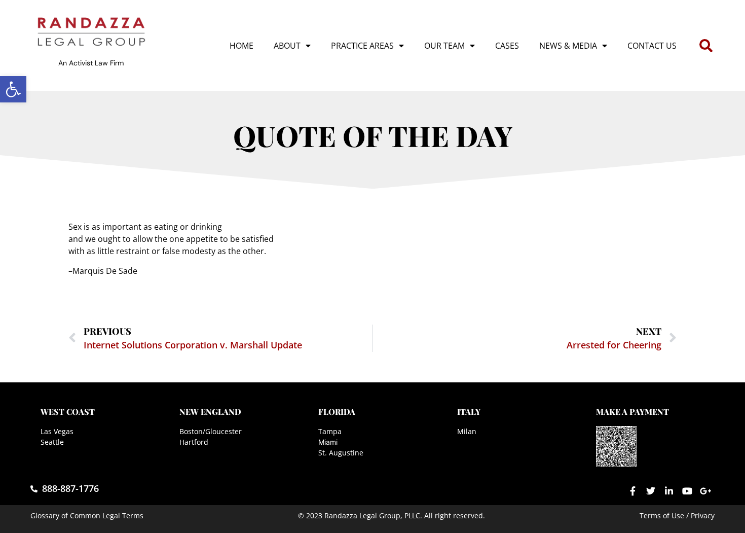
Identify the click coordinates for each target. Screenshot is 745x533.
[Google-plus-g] (705, 491)
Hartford (193, 442)
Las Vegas (57, 431)
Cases (507, 45)
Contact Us (652, 45)
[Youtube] (687, 491)
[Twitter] (651, 491)
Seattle (52, 442)
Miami (328, 442)
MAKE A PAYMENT (632, 411)
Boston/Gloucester (210, 431)
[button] (13, 89)
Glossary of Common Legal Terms (86, 515)
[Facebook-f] (632, 491)
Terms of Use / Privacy (677, 515)
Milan (466, 431)
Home (241, 45)
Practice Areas (362, 45)
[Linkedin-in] (669, 491)
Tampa (330, 431)
